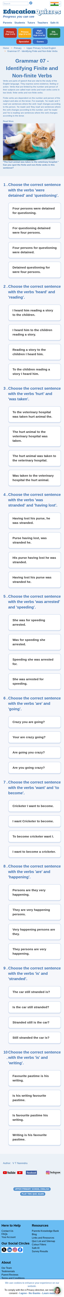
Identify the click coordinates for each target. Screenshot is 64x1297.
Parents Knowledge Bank (45, 1231)
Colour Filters (39, 1244)
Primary (18, 48)
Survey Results (40, 1251)
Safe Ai (54, 22)
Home (6, 48)
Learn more (48, 1293)
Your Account (8, 1237)
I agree (23, 1293)
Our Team (6, 1268)
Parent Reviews (9, 1274)
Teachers (42, 22)
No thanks (34, 1293)
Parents (7, 22)
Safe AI (35, 1248)
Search (30, 2)
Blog (34, 1234)
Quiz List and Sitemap (43, 1241)
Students (19, 22)
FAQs (4, 1234)
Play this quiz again (33, 1194)
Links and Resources (43, 1237)
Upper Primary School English (41, 48)
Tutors (31, 22)
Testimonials (8, 1271)
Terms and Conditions (13, 1278)
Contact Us (7, 1231)
